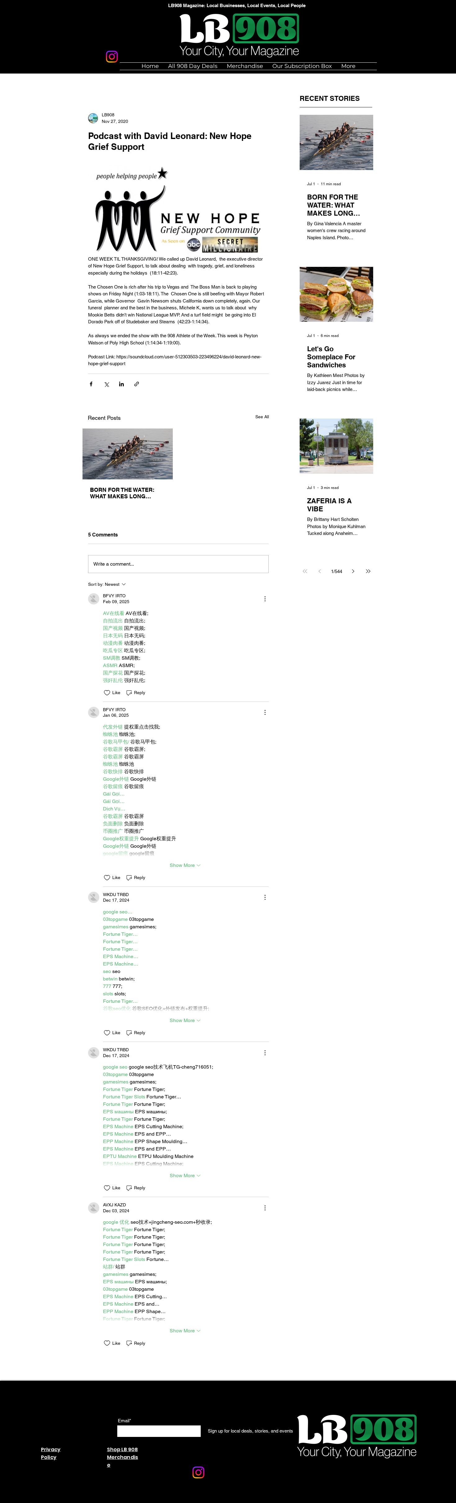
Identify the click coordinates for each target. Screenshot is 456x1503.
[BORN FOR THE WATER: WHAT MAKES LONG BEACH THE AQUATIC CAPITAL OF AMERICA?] (128, 453)
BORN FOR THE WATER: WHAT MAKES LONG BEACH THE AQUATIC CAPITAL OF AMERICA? (122, 493)
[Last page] (368, 571)
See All (262, 416)
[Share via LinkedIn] (121, 384)
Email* (124, 1420)
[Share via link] (137, 384)
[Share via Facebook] (91, 384)
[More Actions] (265, 599)
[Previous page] (319, 571)
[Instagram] (112, 57)
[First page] (305, 571)
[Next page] (353, 571)
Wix (174, 1499)
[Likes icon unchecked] (107, 693)
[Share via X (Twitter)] (106, 384)
